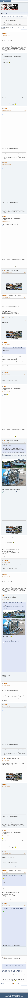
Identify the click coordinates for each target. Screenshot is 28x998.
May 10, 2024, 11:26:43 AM (6, 562)
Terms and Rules (13, 993)
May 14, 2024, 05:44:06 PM (7, 853)
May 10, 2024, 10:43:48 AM (6, 391)
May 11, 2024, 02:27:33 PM (6, 685)
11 (21, 27)
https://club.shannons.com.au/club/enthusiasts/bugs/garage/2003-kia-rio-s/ (14, 456)
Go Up (2, 983)
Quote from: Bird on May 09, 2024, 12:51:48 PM (13, 347)
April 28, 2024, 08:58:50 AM (6, 221)
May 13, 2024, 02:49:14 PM (6, 760)
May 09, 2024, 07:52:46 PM (6, 344)
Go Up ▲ (18, 993)
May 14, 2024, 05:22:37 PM (6, 835)
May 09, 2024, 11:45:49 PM (6, 374)
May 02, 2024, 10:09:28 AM (7, 272)
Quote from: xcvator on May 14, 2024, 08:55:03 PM (13, 965)
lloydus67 (5, 372)
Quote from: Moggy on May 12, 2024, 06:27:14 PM (13, 908)
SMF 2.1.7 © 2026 (11, 995)
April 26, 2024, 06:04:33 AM (6, 110)
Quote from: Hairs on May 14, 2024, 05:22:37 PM (13, 875)
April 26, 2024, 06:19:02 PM (6, 164)
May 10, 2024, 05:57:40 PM (6, 576)
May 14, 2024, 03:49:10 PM (6, 786)
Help (9, 993)
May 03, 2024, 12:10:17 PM (7, 297)
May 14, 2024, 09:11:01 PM (6, 962)
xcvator (5, 295)
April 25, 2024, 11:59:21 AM (6, 35)
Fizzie (4, 851)
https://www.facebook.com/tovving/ (9, 491)
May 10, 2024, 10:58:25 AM (6, 442)
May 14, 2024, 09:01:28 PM (6, 905)
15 (23, 27)
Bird (4, 270)
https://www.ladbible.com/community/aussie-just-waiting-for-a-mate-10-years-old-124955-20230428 (13, 971)
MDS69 (5, 903)
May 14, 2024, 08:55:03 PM (6, 872)
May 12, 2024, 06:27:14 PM (6, 706)
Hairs (4, 55)
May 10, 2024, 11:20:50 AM (6, 539)
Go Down (3, 27)
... (22, 27)
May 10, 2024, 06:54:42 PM (6, 599)
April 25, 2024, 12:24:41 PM (6, 59)
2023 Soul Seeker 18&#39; (11, 866)
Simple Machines (17, 995)
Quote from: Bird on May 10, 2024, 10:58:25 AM (13, 602)
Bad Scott (5, 596)
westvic (5, 342)
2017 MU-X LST (7, 865)
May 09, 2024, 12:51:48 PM (6, 319)
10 (19, 27)
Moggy (5, 33)
